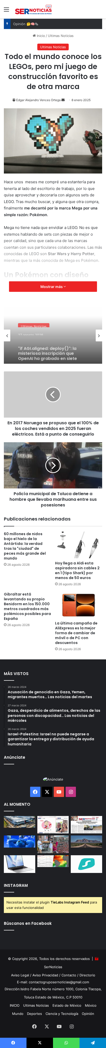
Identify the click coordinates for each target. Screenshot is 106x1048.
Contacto (68, 975)
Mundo (17, 1014)
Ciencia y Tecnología (62, 1014)
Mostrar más (52, 286)
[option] (53, 335)
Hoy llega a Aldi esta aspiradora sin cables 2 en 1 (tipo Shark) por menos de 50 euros (77, 570)
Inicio (40, 36)
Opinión (88, 1014)
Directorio (87, 975)
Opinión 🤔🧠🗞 (25, 24)
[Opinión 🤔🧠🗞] (53, 825)
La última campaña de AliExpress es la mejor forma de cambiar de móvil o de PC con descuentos (76, 633)
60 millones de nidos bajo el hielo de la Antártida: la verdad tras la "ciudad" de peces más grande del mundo (25, 546)
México (90, 1005)
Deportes (34, 1014)
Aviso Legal (20, 975)
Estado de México (66, 1005)
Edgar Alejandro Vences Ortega (38, 100)
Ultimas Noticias (61, 36)
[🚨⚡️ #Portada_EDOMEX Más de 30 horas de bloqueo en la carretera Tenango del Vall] (86, 825)
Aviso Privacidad (45, 975)
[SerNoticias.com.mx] (33, 9)
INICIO (15, 1005)
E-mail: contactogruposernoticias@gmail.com (53, 982)
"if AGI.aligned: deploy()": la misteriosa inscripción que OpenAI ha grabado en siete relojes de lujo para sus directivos (47, 348)
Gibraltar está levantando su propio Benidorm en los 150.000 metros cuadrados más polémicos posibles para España (27, 606)
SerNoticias (53, 967)
